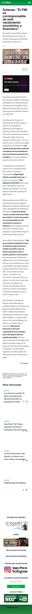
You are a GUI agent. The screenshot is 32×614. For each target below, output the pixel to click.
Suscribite (16, 586)
